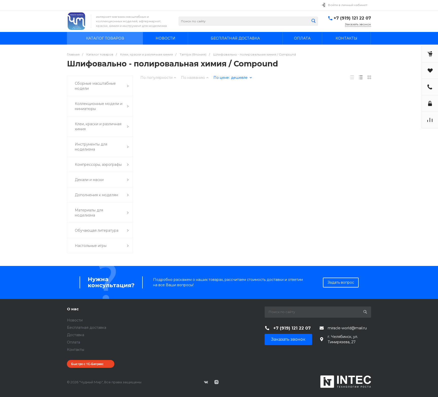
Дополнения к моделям (96, 195)
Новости (75, 320)
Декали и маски (89, 179)
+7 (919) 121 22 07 (352, 18)
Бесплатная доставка (86, 327)
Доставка (75, 335)
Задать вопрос (340, 282)
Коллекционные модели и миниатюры (98, 106)
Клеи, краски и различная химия (98, 126)
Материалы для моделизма (89, 213)
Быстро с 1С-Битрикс (87, 364)
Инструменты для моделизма (91, 147)
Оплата (73, 342)
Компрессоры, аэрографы (98, 164)
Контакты (75, 349)
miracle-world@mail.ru (347, 328)
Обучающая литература (96, 230)
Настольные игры (90, 245)
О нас (73, 308)
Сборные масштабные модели (95, 86)
